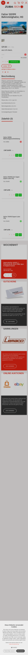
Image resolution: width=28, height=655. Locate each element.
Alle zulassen (20, 651)
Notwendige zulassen (9, 651)
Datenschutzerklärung (14, 644)
